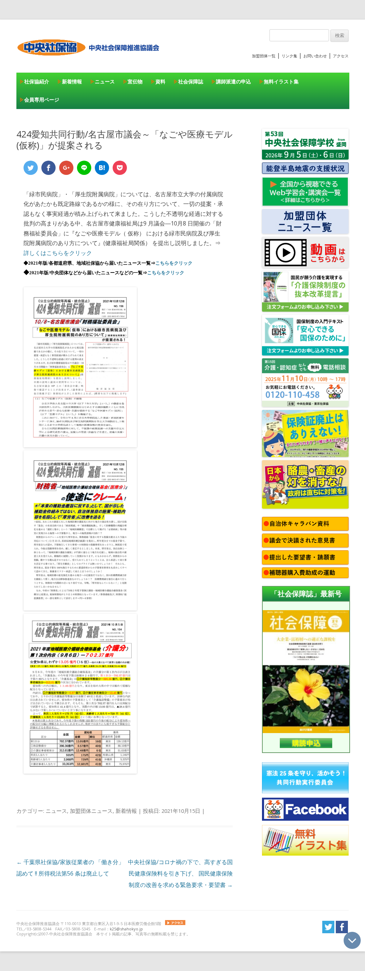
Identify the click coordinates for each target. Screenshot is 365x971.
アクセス (341, 55)
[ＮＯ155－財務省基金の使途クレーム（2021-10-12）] (80, 608)
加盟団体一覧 (264, 55)
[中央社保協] (89, 62)
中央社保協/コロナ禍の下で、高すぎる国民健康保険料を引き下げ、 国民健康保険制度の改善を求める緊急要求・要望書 (180, 873)
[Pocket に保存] (120, 168)
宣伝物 (135, 81)
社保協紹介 (36, 81)
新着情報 (72, 81)
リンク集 (289, 55)
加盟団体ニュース (91, 810)
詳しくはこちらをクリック (58, 253)
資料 (160, 81)
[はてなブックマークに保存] (102, 168)
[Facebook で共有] (48, 168)
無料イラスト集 (281, 81)
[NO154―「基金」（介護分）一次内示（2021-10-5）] (80, 771)
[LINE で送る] (84, 168)
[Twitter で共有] (31, 168)
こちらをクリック (173, 263)
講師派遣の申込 (233, 81)
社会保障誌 (190, 81)
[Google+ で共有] (66, 168)
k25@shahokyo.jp (126, 928)
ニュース (105, 81)
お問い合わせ (315, 55)
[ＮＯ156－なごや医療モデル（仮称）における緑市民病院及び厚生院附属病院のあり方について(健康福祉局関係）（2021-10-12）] (80, 445)
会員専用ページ (41, 99)
